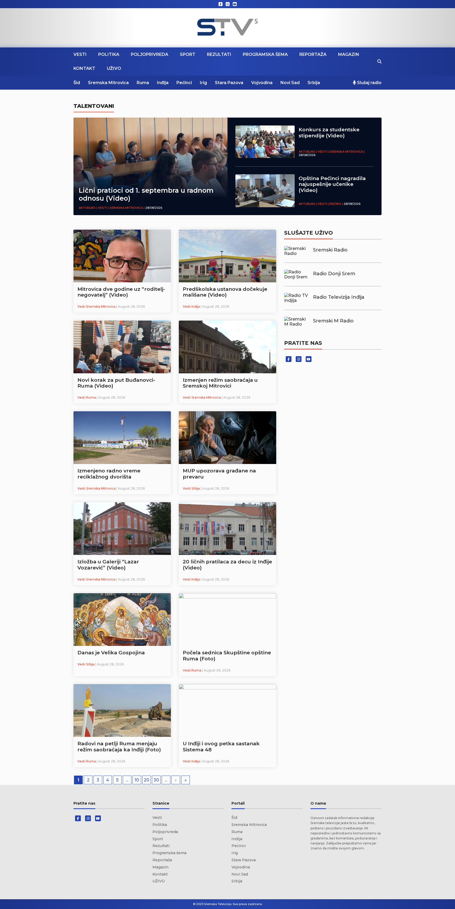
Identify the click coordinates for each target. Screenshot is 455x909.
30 (156, 779)
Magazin (348, 54)
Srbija (314, 82)
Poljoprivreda (149, 54)
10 (137, 779)
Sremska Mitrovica (108, 82)
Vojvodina (262, 82)
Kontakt (84, 68)
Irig (203, 82)
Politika (108, 54)
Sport (187, 54)
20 (146, 779)
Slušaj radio (369, 82)
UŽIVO (114, 68)
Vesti (80, 54)
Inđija (163, 82)
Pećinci (184, 82)
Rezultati (219, 54)
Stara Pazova (229, 82)
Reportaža (313, 54)
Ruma (143, 82)
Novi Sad (290, 82)
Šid (76, 82)
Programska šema (265, 54)
